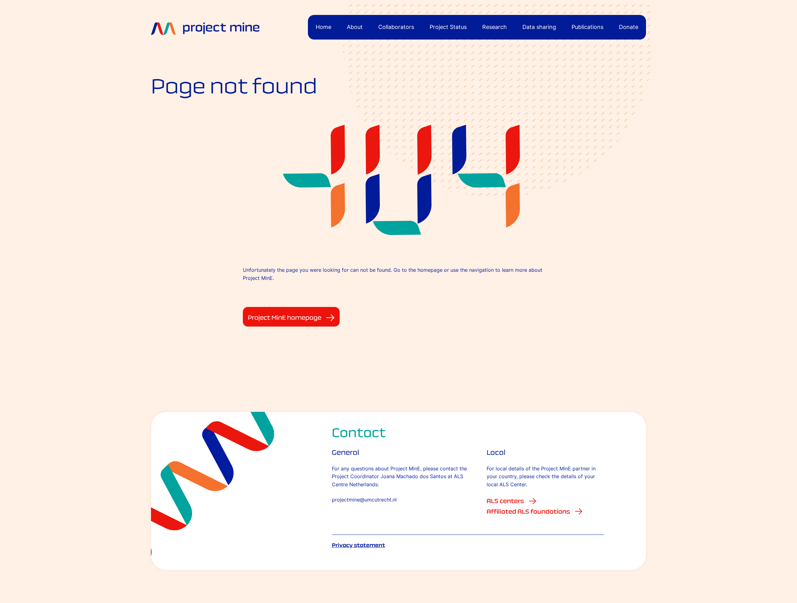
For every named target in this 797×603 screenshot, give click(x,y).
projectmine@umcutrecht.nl (364, 500)
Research (494, 27)
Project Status (448, 27)
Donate (628, 27)
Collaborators (396, 27)
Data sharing (539, 27)
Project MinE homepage (284, 317)
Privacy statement (358, 545)
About (355, 27)
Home (323, 27)
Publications (587, 27)
